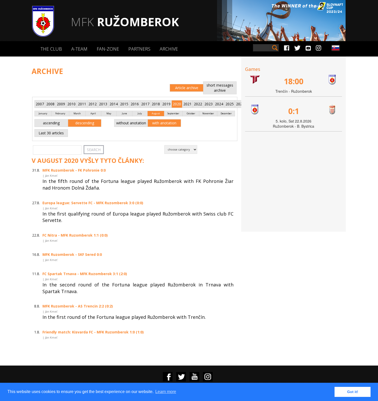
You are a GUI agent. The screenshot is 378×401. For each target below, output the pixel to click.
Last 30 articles (51, 132)
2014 (114, 103)
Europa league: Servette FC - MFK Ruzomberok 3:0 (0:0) (92, 202)
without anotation (131, 122)
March (77, 113)
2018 (156, 103)
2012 (92, 103)
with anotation (164, 122)
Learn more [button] (165, 391)
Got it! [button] (352, 392)
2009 (61, 103)
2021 (187, 103)
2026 (240, 103)
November (208, 113)
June (124, 113)
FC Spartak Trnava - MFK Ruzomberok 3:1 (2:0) (84, 273)
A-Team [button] (79, 49)
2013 (103, 103)
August (156, 113)
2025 (230, 103)
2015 (124, 103)
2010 (71, 103)
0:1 (293, 111)
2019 (166, 103)
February (60, 113)
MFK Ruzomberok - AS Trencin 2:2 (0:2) (77, 306)
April (93, 113)
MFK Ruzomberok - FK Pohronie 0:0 (74, 170)
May (108, 113)
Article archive (186, 87)
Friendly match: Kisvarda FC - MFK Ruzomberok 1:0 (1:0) (93, 332)
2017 (145, 103)
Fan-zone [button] (108, 49)
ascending (51, 122)
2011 (82, 103)
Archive (169, 49)
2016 (135, 103)
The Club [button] (51, 49)
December (226, 113)
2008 (50, 103)
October (191, 113)
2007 (40, 103)
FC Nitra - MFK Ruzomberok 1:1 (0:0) (75, 235)
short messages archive (219, 88)
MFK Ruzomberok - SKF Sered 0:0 (72, 254)
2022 (198, 103)
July (140, 113)
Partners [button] (139, 49)
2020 (177, 103)
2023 (208, 103)
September (173, 113)
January (43, 113)
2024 (219, 103)
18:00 (293, 81)
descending (84, 122)
